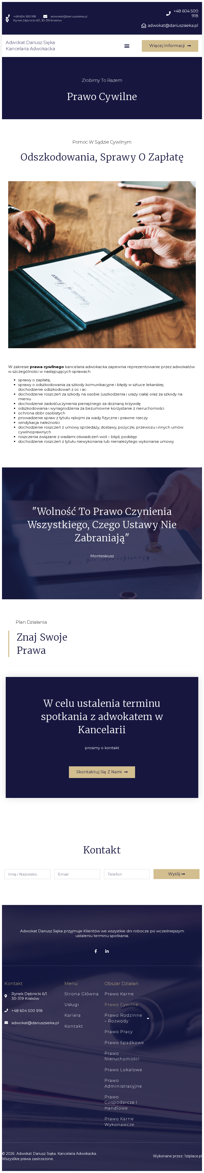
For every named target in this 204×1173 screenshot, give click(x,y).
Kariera (72, 1015)
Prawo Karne (119, 994)
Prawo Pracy (118, 1031)
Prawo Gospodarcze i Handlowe (120, 1103)
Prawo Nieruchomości (122, 1056)
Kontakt (73, 1026)
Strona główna (81, 994)
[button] (127, 46)
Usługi (71, 1004)
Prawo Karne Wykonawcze (119, 1122)
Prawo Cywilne (121, 1004)
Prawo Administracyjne (123, 1083)
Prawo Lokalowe (123, 1069)
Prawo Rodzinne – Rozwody (123, 1018)
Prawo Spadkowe (124, 1042)
